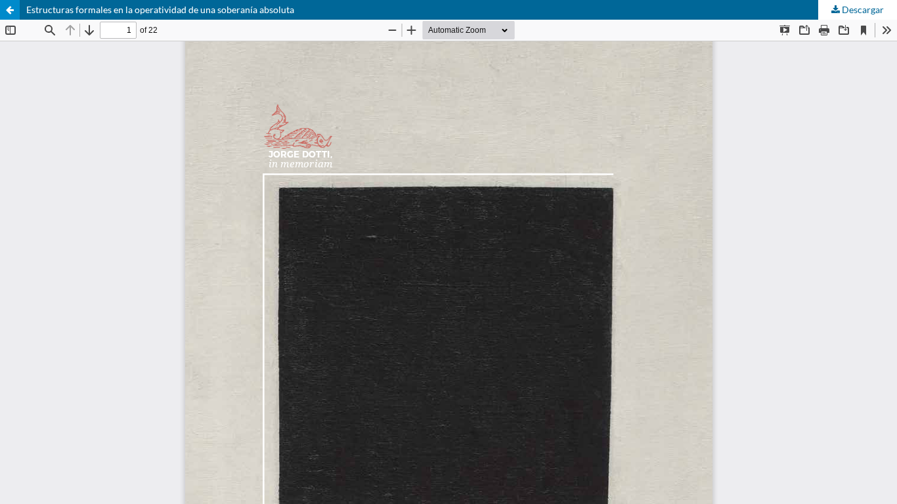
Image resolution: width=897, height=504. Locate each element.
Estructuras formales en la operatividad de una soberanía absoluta (160, 9)
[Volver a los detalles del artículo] (10, 10)
